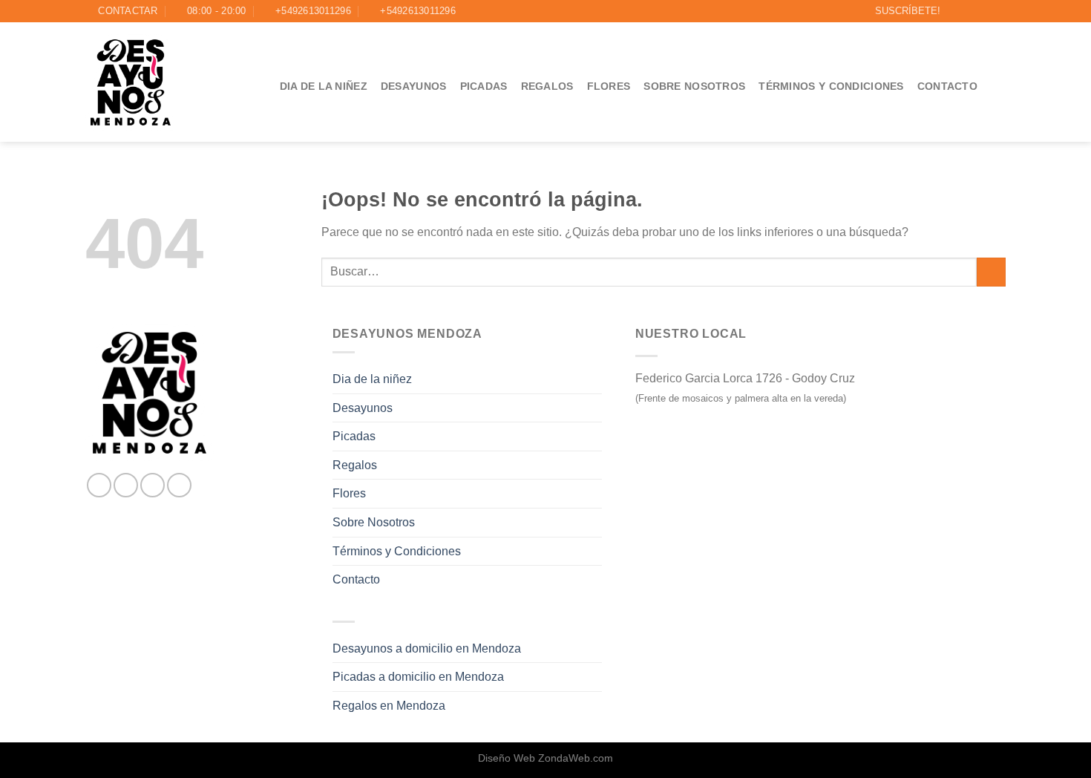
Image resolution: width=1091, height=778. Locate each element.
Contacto (947, 86)
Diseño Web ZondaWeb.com (545, 758)
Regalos (547, 86)
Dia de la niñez (323, 86)
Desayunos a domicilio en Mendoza (426, 648)
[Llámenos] (998, 11)
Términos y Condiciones (831, 86)
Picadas (484, 86)
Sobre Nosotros (694, 86)
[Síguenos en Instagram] (970, 11)
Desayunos (414, 86)
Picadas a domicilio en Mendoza (418, 676)
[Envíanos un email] (984, 11)
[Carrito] (998, 86)
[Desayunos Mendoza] (130, 82)
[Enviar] (991, 272)
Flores (609, 86)
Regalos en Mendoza (388, 705)
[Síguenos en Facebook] (955, 11)
